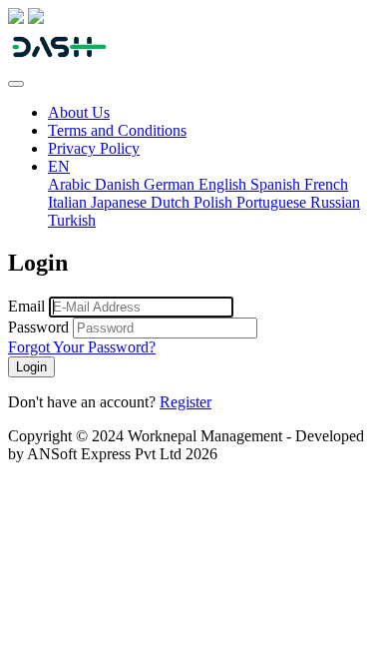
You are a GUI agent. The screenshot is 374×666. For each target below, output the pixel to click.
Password (38, 327)
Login (31, 366)
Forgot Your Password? (82, 346)
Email (26, 306)
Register (185, 401)
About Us (79, 112)
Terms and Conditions (117, 130)
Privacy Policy (94, 148)
